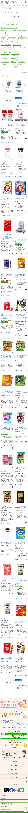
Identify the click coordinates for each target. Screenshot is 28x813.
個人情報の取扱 (4, 806)
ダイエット (3, 5)
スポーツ (7, 12)
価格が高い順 (8, 100)
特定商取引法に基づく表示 (7, 803)
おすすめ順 (8, 98)
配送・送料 (14, 765)
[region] (14, 6)
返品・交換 (14, 769)
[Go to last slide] (3, 85)
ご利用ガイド (4, 795)
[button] (26, 106)
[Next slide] (25, 85)
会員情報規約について (6, 809)
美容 (9, 5)
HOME (3, 12)
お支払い (14, 761)
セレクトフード (20, 5)
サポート (14, 781)
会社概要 (14, 785)
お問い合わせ (4, 801)
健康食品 (13, 5)
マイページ (14, 777)
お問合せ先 (14, 773)
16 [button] (24, 105)
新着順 (13, 98)
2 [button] (19, 105)
